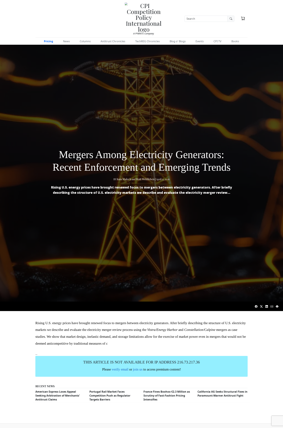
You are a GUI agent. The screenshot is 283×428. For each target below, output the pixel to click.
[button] (243, 18)
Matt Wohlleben (145, 179)
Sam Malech (124, 179)
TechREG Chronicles (147, 41)
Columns (85, 41)
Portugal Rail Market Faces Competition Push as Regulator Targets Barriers (109, 395)
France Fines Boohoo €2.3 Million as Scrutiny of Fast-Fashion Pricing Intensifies (166, 395)
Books (235, 41)
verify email (120, 369)
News (66, 41)
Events (200, 41)
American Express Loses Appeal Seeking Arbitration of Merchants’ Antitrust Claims (57, 395)
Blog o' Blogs (178, 41)
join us (137, 369)
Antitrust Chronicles (113, 41)
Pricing (48, 41)
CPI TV (217, 41)
